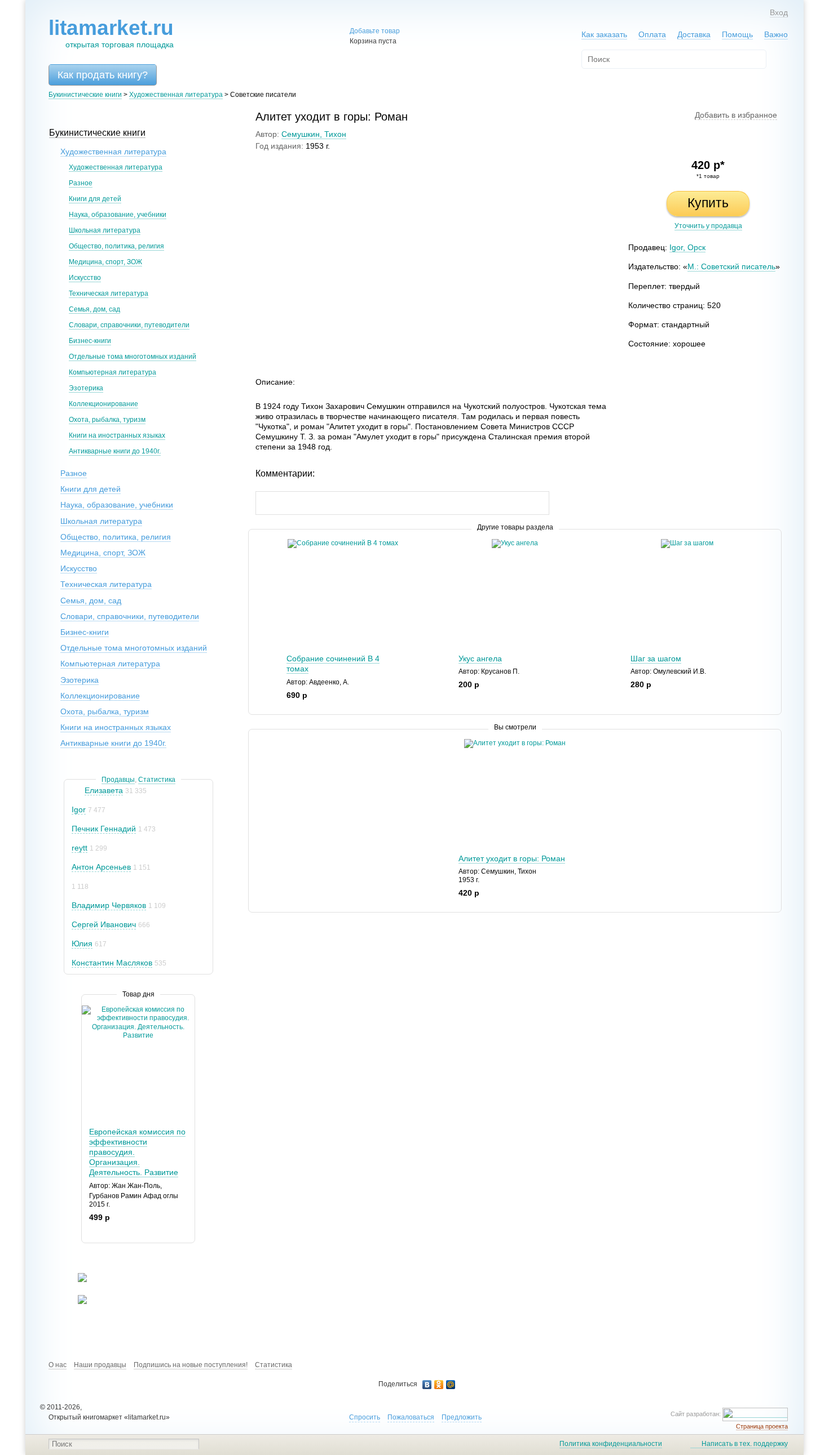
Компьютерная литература (112, 372)
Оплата (652, 34)
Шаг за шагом (655, 658)
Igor (79, 809)
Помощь (737, 34)
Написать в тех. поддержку (745, 1444)
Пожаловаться (410, 1417)
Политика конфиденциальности (610, 1444)
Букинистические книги (85, 95)
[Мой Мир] (451, 1384)
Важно (776, 34)
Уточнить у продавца (708, 226)
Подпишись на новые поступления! (191, 1365)
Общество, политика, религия (116, 246)
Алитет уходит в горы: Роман (511, 858)
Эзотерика (86, 388)
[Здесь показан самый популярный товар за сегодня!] (89, 1009)
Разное (80, 183)
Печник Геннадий (104, 828)
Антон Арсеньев (101, 866)
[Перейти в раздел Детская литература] (75, 1280)
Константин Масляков (112, 962)
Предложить (462, 1417)
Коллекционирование (103, 404)
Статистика (156, 780)
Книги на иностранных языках (117, 435)
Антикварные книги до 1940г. (115, 451)
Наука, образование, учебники (117, 215)
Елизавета (104, 790)
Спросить (364, 1417)
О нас (57, 1365)
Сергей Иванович (104, 924)
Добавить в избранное (736, 114)
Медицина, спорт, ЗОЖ (105, 262)
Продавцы (118, 780)
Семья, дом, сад (94, 309)
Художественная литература (176, 95)
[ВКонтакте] (427, 1384)
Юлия (82, 943)
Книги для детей (95, 199)
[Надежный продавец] (77, 790)
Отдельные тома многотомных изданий (132, 357)
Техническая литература (108, 293)
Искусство (85, 278)
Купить (708, 202)
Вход (779, 12)
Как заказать (604, 34)
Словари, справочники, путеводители (129, 325)
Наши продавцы (100, 1365)
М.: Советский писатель (731, 266)
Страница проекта (762, 1426)
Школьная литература (104, 230)
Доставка (694, 34)
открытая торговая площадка (111, 33)
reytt (79, 847)
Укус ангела (480, 658)
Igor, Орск (687, 247)
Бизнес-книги (90, 341)
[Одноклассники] (439, 1384)
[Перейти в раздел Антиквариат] (75, 1302)
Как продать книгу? (103, 75)
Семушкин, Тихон (313, 134)
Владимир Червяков (109, 905)
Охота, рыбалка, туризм (107, 420)
